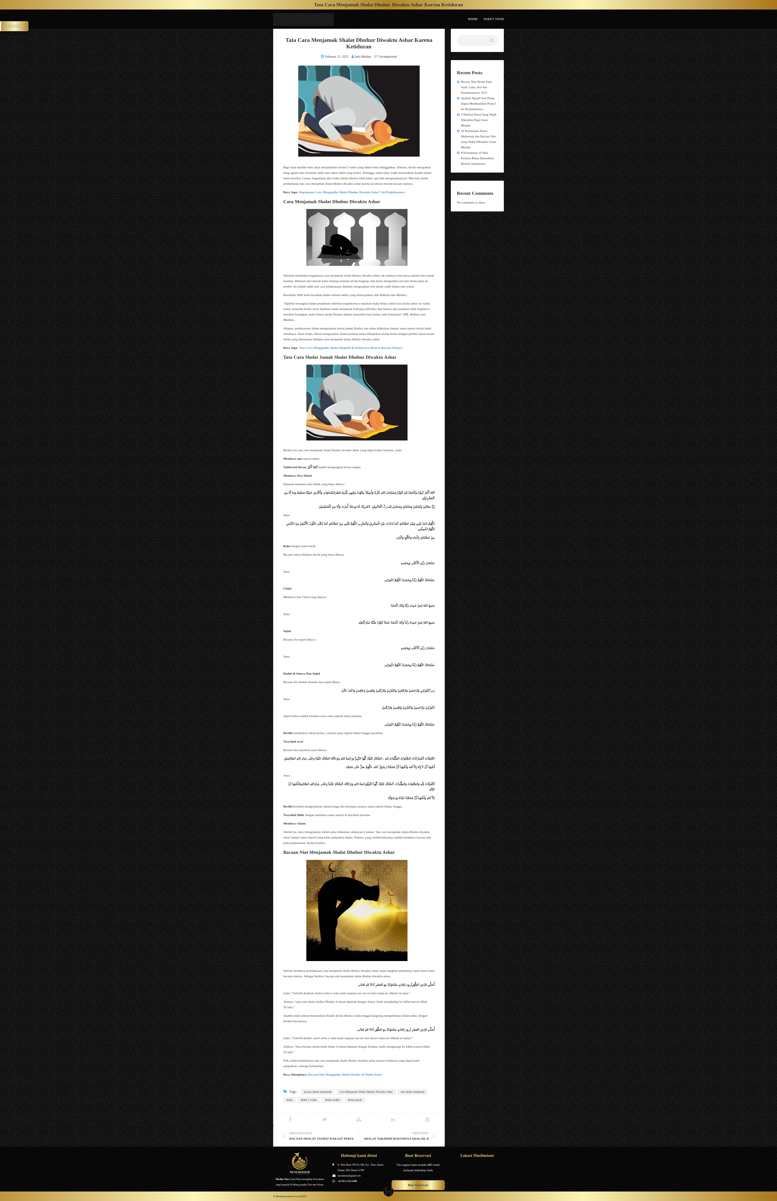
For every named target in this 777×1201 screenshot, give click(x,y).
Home (473, 19)
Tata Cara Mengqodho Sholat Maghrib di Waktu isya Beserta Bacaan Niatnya (350, 347)
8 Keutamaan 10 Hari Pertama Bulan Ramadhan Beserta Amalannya (477, 158)
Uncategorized (387, 56)
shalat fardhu (332, 1099)
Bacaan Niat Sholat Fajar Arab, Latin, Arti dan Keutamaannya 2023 (476, 87)
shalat (289, 1099)
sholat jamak (355, 1099)
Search (491, 42)
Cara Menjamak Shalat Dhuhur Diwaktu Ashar (366, 1091)
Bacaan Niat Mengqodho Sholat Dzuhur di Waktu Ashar (345, 1074)
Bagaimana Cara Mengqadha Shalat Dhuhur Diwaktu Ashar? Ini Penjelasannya (352, 192)
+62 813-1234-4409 (347, 1181)
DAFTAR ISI (14, 26)
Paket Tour (494, 19)
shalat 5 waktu (309, 1099)
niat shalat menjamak (413, 1091)
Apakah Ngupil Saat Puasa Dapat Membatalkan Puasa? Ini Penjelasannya (478, 104)
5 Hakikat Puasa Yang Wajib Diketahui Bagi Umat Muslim (479, 120)
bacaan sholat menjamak (318, 1091)
